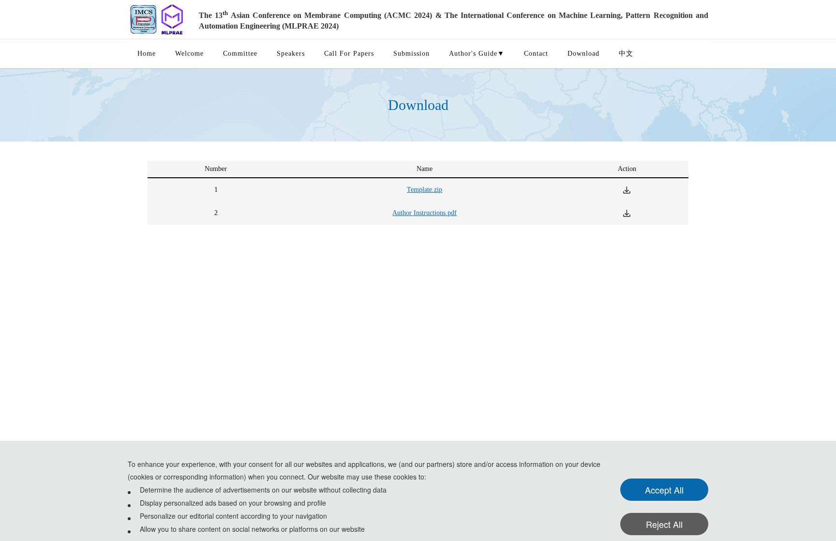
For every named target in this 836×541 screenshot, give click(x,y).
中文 (626, 53)
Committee (240, 53)
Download (583, 53)
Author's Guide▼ (477, 53)
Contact (536, 53)
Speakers (291, 53)
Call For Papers (349, 53)
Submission (411, 53)
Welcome (189, 53)
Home (146, 53)
